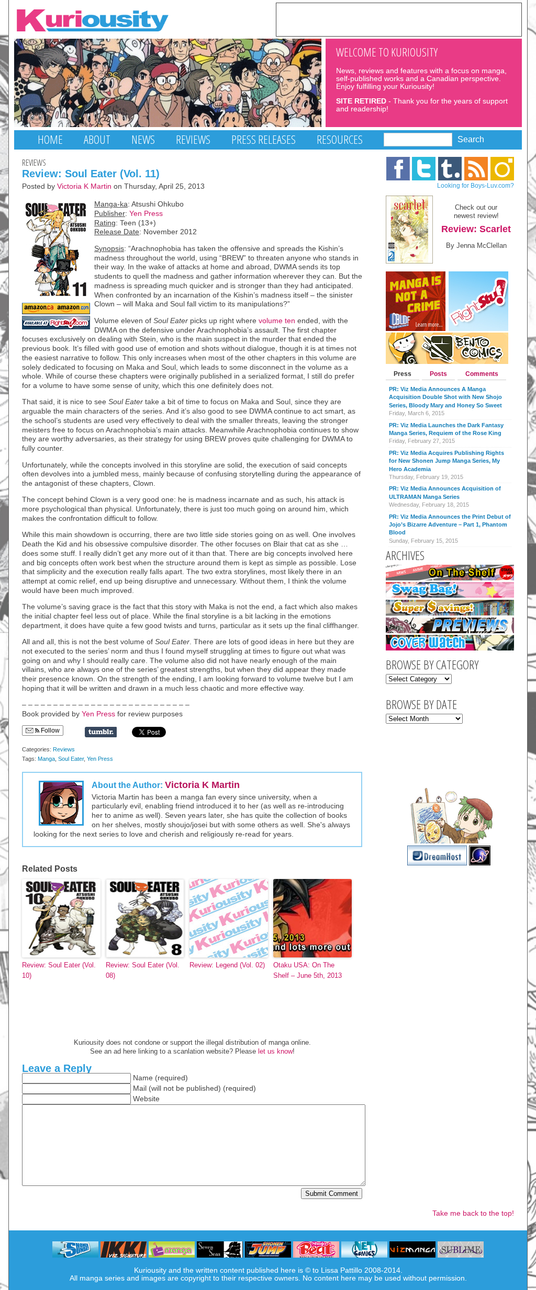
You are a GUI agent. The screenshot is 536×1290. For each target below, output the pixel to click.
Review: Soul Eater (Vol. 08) (143, 970)
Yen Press (146, 214)
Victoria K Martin (84, 186)
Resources (340, 139)
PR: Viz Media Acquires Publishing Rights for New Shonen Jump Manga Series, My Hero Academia (446, 461)
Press (402, 374)
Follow (49, 730)
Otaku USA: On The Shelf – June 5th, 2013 (307, 970)
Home (50, 139)
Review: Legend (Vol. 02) (227, 965)
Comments (481, 374)
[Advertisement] (398, 19)
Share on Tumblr (101, 732)
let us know (275, 1051)
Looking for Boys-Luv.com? (475, 185)
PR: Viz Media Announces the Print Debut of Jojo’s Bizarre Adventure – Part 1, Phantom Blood (450, 524)
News (143, 139)
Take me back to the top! (473, 1213)
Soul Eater (71, 759)
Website (146, 1099)
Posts (438, 374)
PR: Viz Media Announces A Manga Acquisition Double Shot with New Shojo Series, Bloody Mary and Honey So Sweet (445, 397)
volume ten (277, 321)
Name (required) (160, 1078)
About (97, 139)
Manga (46, 759)
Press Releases (263, 139)
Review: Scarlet (476, 229)
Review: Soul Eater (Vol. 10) (59, 970)
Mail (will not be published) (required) (194, 1088)
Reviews (193, 139)
